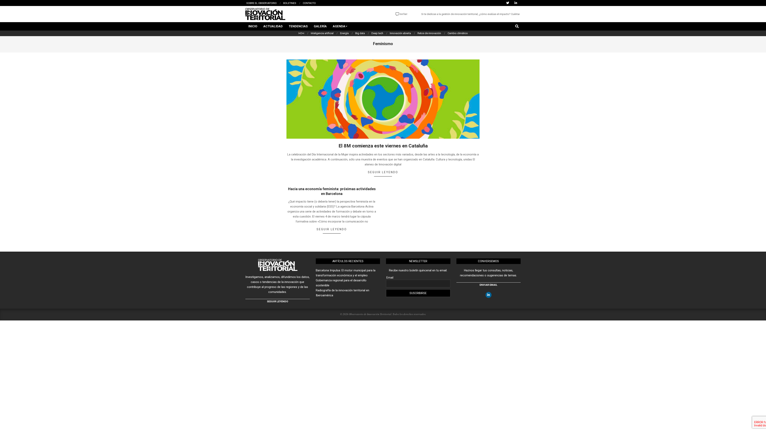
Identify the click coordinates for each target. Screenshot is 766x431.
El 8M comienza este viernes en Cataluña (383, 146)
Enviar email (488, 284)
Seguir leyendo (383, 172)
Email (389, 277)
